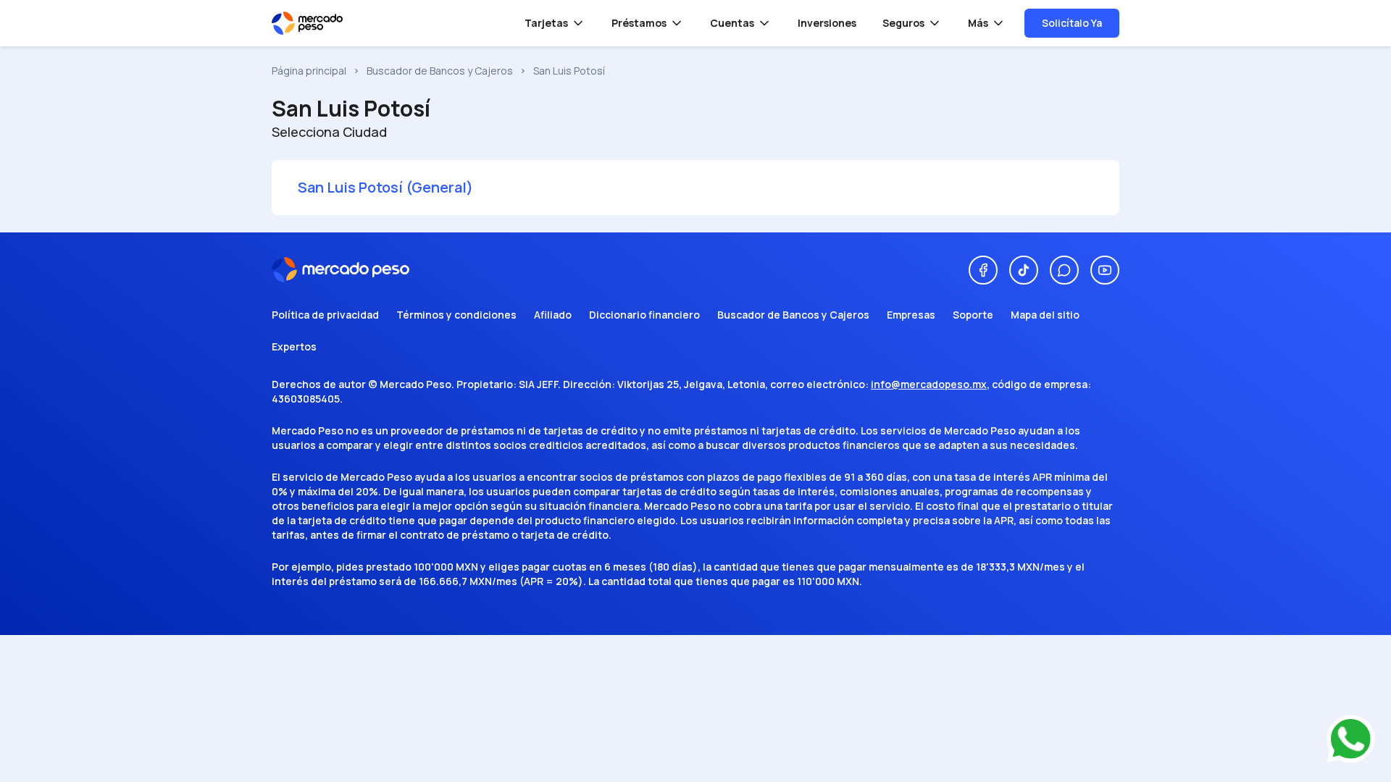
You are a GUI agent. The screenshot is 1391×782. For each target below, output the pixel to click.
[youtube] (1104, 270)
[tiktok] (1023, 270)
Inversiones (827, 23)
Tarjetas (546, 23)
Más (978, 23)
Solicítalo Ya (1072, 23)
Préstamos (639, 23)
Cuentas (732, 23)
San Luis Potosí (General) (385, 187)
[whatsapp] (1064, 270)
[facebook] (983, 270)
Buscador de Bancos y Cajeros (440, 70)
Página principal (309, 70)
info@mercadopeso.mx (929, 384)
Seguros (903, 23)
